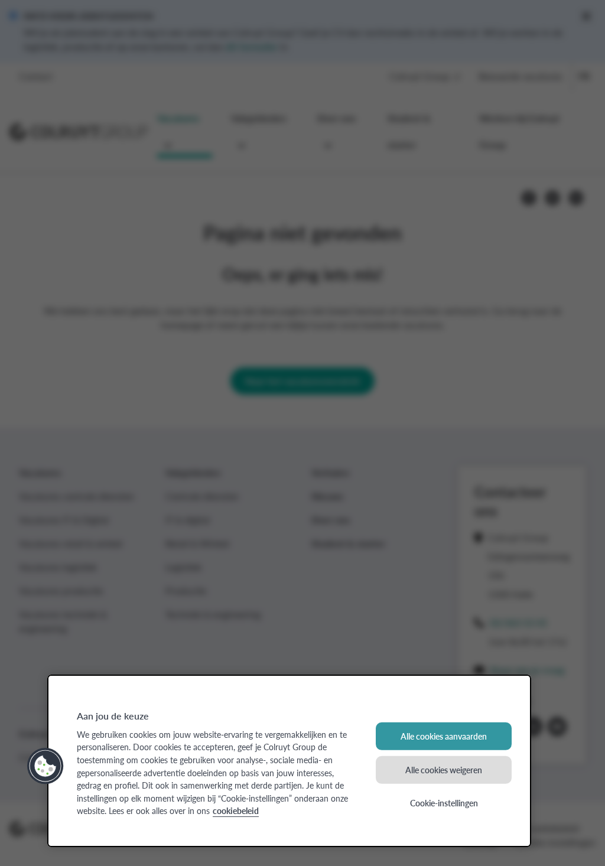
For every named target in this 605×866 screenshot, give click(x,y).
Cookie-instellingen (444, 803)
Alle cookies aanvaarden (444, 736)
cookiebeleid (236, 810)
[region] (289, 761)
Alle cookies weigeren (443, 769)
